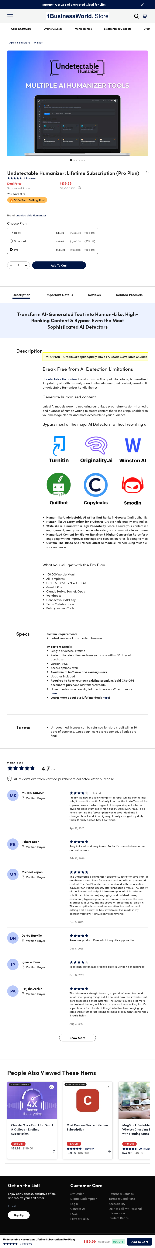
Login (74, 1203)
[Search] (136, 16)
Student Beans (119, 1218)
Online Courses (53, 28)
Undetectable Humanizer (31, 215)
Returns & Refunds (121, 1193)
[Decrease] (11, 265)
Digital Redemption (83, 1198)
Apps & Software (21, 28)
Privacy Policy (79, 1218)
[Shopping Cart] (144, 16)
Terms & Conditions (122, 1198)
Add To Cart (59, 265)
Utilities (38, 42)
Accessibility (117, 1203)
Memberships (83, 28)
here (54, 693)
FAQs (74, 1213)
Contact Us (77, 1208)
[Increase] (26, 265)
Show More (77, 1038)
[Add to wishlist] (148, 172)
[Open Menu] (11, 16)
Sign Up (18, 1215)
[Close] (142, 5)
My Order (77, 1193)
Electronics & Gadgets (117, 28)
